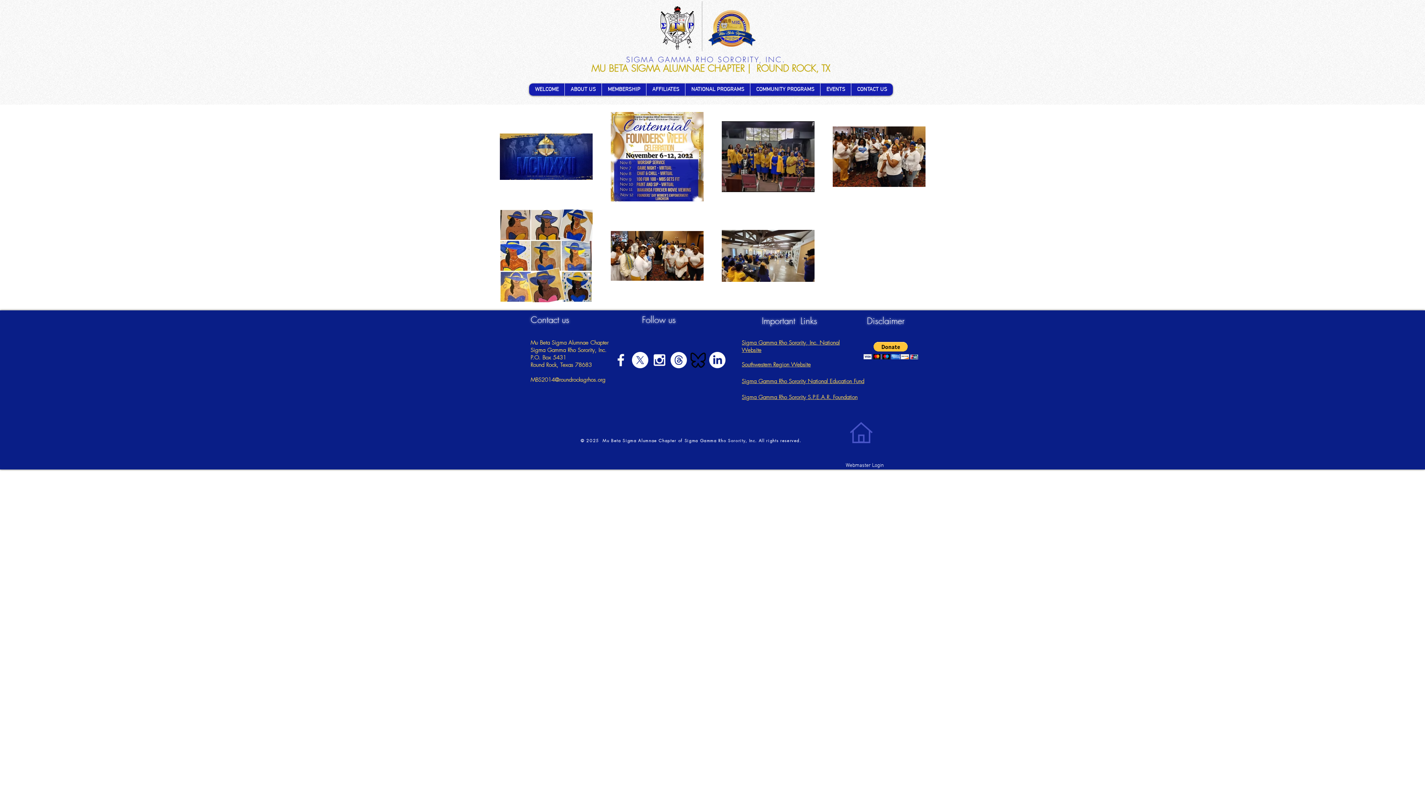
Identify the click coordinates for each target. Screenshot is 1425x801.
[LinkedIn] (717, 360)
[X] (640, 360)
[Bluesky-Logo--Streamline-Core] (698, 360)
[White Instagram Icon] (659, 360)
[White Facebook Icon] (621, 360)
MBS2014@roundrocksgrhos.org (568, 379)
